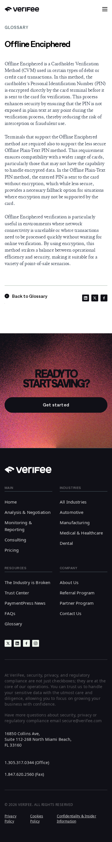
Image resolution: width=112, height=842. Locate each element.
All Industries (73, 502)
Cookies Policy (36, 818)
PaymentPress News (25, 603)
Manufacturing (75, 522)
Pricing (12, 550)
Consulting (15, 540)
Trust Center (17, 593)
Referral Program (77, 593)
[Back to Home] (22, 9)
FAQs (10, 613)
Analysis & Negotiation (28, 512)
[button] (105, 9)
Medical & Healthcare (81, 533)
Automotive (72, 512)
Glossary (13, 623)
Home (11, 502)
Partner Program (77, 603)
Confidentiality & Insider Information (76, 818)
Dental (66, 543)
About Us (69, 582)
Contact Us (71, 613)
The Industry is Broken (27, 582)
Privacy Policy (10, 818)
